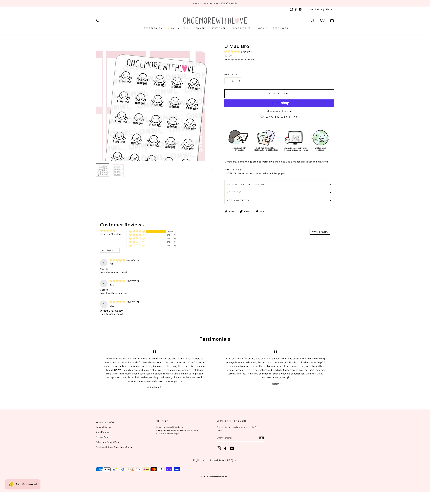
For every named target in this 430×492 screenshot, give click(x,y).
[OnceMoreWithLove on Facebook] (225, 448)
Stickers (200, 28)
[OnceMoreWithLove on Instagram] (219, 448)
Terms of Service (103, 427)
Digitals (261, 28)
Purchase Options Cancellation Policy (114, 447)
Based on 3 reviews (111, 234)
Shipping (228, 59)
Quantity (231, 74)
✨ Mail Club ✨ (178, 28)
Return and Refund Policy (108, 442)
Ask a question (238, 200)
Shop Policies (102, 432)
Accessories (241, 28)
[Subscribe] (261, 438)
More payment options (279, 111)
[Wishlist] (322, 20)
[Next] (211, 170)
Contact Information (105, 422)
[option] (215, 3)
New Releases (152, 28)
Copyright (234, 192)
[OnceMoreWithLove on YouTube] (232, 448)
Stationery (220, 28)
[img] (118, 260)
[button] (232, 51)
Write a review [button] (319, 231)
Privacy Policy (102, 437)
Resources (280, 28)
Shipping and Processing (245, 184)
